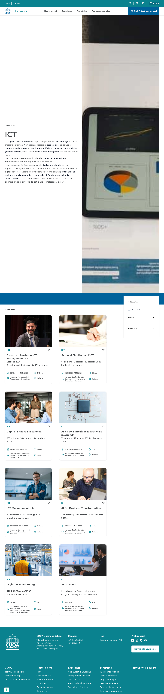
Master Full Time (44, 679)
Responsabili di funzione (79, 683)
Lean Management (109, 683)
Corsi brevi (41, 683)
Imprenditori (74, 679)
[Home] (13, 642)
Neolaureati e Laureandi (79, 672)
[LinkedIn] (132, 640)
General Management (110, 687)
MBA (38, 672)
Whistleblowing (12, 676)
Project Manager (108, 679)
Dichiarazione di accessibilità (18, 679)
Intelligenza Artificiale (110, 672)
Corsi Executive (43, 676)
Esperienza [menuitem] (68, 11)
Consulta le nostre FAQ (111, 640)
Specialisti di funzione (78, 687)
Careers (16, 3)
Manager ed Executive (79, 676)
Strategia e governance (111, 691)
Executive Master (44, 687)
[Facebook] (141, 640)
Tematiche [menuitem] (83, 11)
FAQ (7, 3)
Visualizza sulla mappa (47, 649)
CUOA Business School (144, 11)
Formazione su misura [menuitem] (102, 11)
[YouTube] (145, 640)
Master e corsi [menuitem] (52, 11)
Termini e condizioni (14, 672)
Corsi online (42, 691)
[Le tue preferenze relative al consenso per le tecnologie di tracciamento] (6, 690)
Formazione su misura (143, 668)
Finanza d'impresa (108, 676)
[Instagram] (137, 640)
